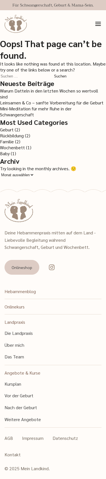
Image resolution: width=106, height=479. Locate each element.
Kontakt (13, 454)
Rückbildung (12, 135)
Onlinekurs (15, 307)
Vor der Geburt (19, 395)
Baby (5, 153)
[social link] (51, 267)
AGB (9, 438)
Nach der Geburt (21, 407)
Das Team (14, 357)
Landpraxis (15, 322)
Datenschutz (65, 438)
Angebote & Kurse (22, 373)
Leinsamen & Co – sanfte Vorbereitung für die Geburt (51, 103)
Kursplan (13, 384)
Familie (7, 141)
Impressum (33, 438)
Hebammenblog (20, 291)
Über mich (14, 345)
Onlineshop (22, 267)
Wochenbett (12, 147)
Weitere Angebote (23, 419)
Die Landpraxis (19, 333)
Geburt (7, 130)
